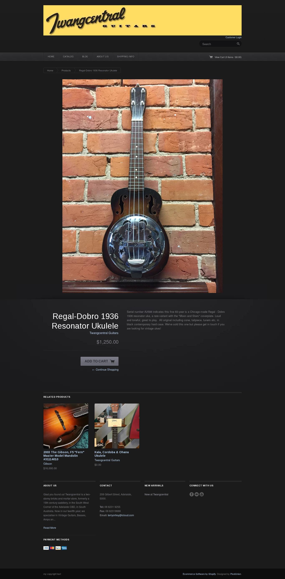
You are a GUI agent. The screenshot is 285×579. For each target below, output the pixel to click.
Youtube (201, 494)
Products (66, 70)
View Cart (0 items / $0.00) (228, 57)
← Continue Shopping (105, 369)
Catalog (68, 57)
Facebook (191, 494)
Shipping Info (125, 57)
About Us (103, 57)
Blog (85, 57)
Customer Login (234, 37)
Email (196, 494)
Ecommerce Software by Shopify (199, 573)
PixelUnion (235, 573)
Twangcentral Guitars (104, 332)
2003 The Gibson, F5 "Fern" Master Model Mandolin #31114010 (63, 455)
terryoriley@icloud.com (121, 515)
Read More (49, 527)
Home (51, 57)
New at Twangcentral (156, 494)
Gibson (47, 463)
